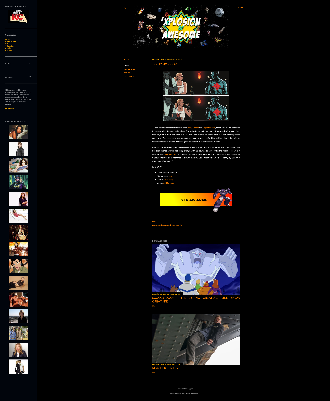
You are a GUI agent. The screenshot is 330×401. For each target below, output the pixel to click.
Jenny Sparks (193, 127)
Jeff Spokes (168, 183)
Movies (8, 39)
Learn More (9, 109)
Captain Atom (209, 127)
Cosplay (8, 50)
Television (9, 46)
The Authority (171, 154)
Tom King (168, 179)
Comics (8, 48)
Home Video (10, 41)
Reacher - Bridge (166, 368)
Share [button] (126, 59)
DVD (7, 44)
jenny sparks (129, 76)
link (170, 176)
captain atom (129, 69)
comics (127, 73)
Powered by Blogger (185, 389)
